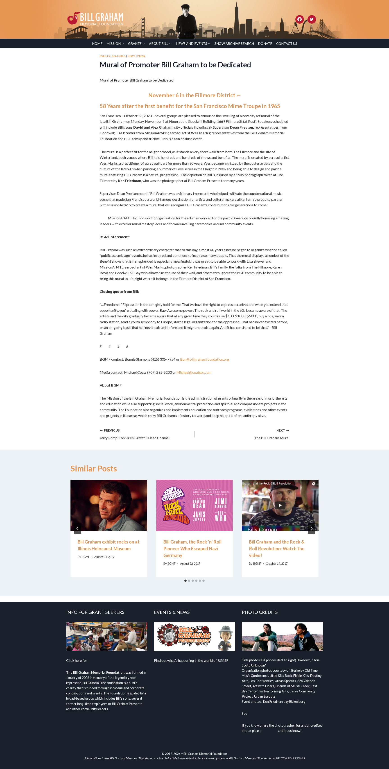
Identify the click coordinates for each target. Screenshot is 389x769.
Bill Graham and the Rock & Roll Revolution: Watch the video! (277, 548)
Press (141, 56)
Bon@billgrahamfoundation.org (204, 359)
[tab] (185, 581)
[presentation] (108, 505)
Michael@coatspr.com (193, 372)
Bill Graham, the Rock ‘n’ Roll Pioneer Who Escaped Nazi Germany (192, 548)
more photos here (261, 713)
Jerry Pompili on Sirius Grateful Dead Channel (135, 434)
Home (97, 43)
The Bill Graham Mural (271, 434)
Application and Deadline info (110, 660)
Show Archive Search (234, 43)
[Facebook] (299, 19)
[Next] (311, 528)
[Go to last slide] (77, 528)
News (131, 56)
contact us (269, 731)
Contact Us (286, 43)
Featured (119, 56)
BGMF (86, 557)
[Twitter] (312, 19)
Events (105, 56)
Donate (265, 43)
